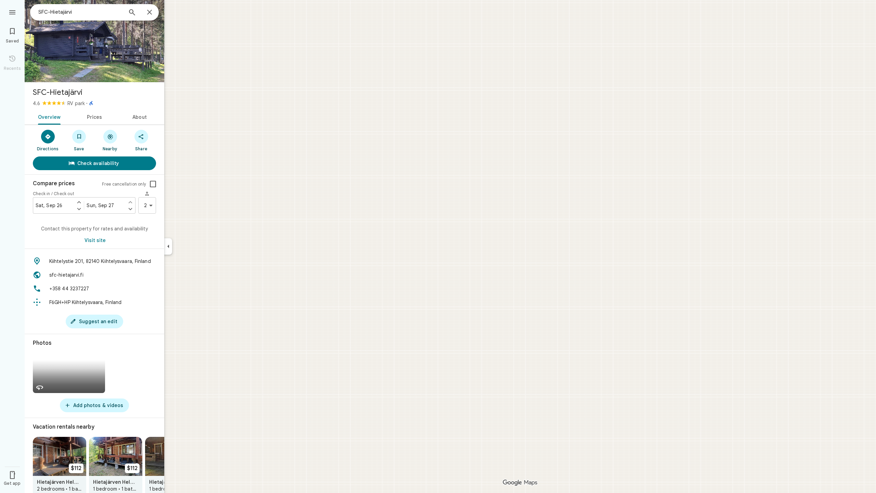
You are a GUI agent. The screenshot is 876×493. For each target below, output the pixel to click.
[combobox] (80, 12)
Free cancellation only (124, 184)
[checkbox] (153, 184)
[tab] (48, 116)
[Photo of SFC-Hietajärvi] (94, 41)
